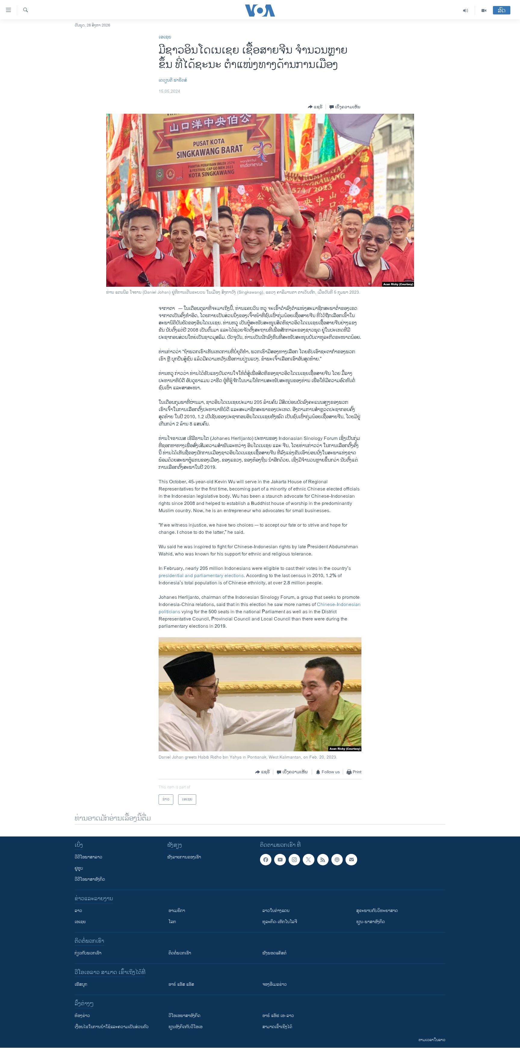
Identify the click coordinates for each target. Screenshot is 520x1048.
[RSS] (323, 859)
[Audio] (466, 10)
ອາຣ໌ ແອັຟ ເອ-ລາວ (278, 1015)
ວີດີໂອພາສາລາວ (88, 857)
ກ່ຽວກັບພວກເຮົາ (88, 953)
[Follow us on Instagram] (294, 859)
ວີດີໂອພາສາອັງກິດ (90, 879)
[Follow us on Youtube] (280, 859)
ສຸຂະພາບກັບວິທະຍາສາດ (377, 910)
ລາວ (78, 910)
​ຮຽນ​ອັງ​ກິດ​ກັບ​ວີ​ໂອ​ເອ (186, 1027)
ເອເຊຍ (165, 37)
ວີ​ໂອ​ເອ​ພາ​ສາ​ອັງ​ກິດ (184, 1015)
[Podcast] (337, 859)
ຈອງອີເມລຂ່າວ (274, 984)
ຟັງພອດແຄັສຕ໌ (274, 953)
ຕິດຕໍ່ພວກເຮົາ (180, 953)
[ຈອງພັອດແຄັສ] (351, 859)
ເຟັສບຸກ (81, 984)
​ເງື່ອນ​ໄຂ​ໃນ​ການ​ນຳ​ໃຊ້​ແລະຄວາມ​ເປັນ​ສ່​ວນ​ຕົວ (112, 1027)
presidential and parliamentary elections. (202, 576)
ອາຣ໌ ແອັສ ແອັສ (181, 984)
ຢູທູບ (79, 868)
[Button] (315, 106)
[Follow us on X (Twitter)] (308, 859)
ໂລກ (172, 922)
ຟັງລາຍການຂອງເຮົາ (184, 857)
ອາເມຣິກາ (177, 910)
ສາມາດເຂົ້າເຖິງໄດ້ (277, 1027)
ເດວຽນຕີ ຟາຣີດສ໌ (173, 80)
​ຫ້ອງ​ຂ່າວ (82, 1015)
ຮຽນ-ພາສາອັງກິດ (370, 922)
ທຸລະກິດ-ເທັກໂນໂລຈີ (279, 922)
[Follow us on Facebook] (265, 859)
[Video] (484, 10)
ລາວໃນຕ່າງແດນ (275, 910)
